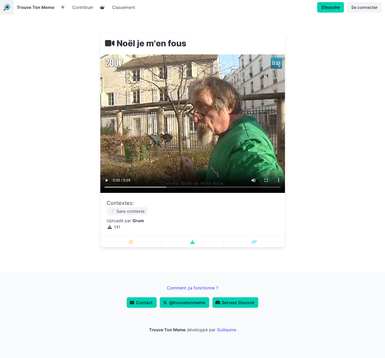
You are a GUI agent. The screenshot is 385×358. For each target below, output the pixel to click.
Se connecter (364, 7)
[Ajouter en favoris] (131, 242)
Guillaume (226, 329)
